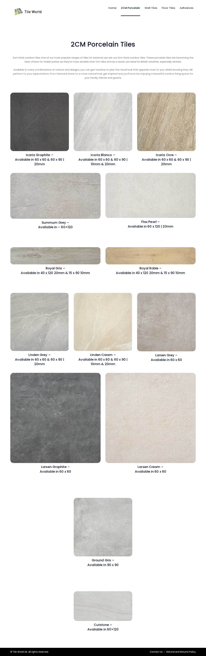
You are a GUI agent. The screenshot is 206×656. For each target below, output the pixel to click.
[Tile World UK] (26, 11)
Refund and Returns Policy (181, 651)
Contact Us (156, 651)
